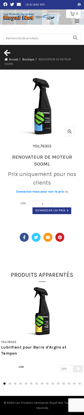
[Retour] (6, 52)
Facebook (24, 237)
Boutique (28, 59)
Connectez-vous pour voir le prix (40, 191)
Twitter (36, 237)
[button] (4, 383)
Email (47, 237)
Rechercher (75, 37)
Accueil (13, 59)
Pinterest (59, 237)
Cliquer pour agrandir (69, 131)
